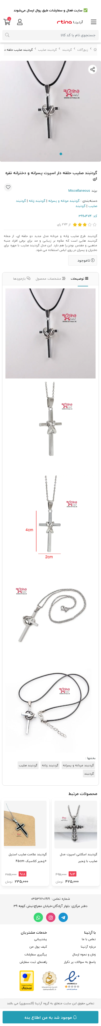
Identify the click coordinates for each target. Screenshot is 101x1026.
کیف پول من (38, 946)
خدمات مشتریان (34, 932)
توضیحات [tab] (78, 278)
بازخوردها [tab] (20, 278)
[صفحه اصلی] (95, 50)
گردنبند (67, 50)
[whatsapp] (38, 917)
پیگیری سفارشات (35, 954)
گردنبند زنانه (37, 201)
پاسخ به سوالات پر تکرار (80, 962)
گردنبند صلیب (47, 50)
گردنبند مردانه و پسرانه (64, 201)
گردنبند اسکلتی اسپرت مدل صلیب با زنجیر (78, 858)
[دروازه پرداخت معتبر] (26, 980)
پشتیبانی (40, 939)
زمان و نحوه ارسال (84, 954)
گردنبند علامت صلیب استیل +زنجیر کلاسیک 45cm (28, 858)
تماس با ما (89, 939)
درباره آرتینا (88, 946)
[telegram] (63, 917)
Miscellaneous (79, 191)
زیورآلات (82, 50)
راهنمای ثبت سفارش (33, 962)
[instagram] (50, 917)
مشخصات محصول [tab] (49, 278)
